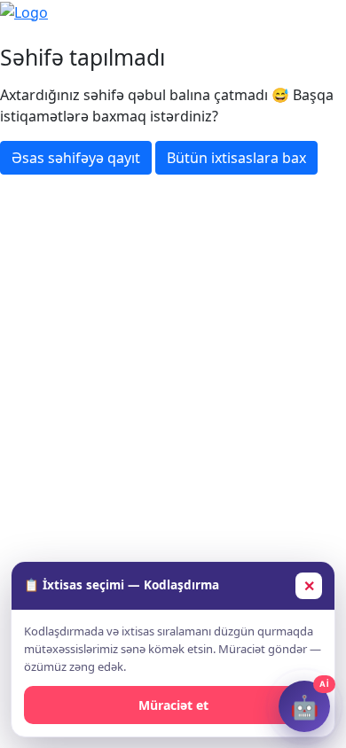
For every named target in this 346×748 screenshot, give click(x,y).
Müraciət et (173, 705)
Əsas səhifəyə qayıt (76, 158)
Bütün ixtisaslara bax (236, 158)
